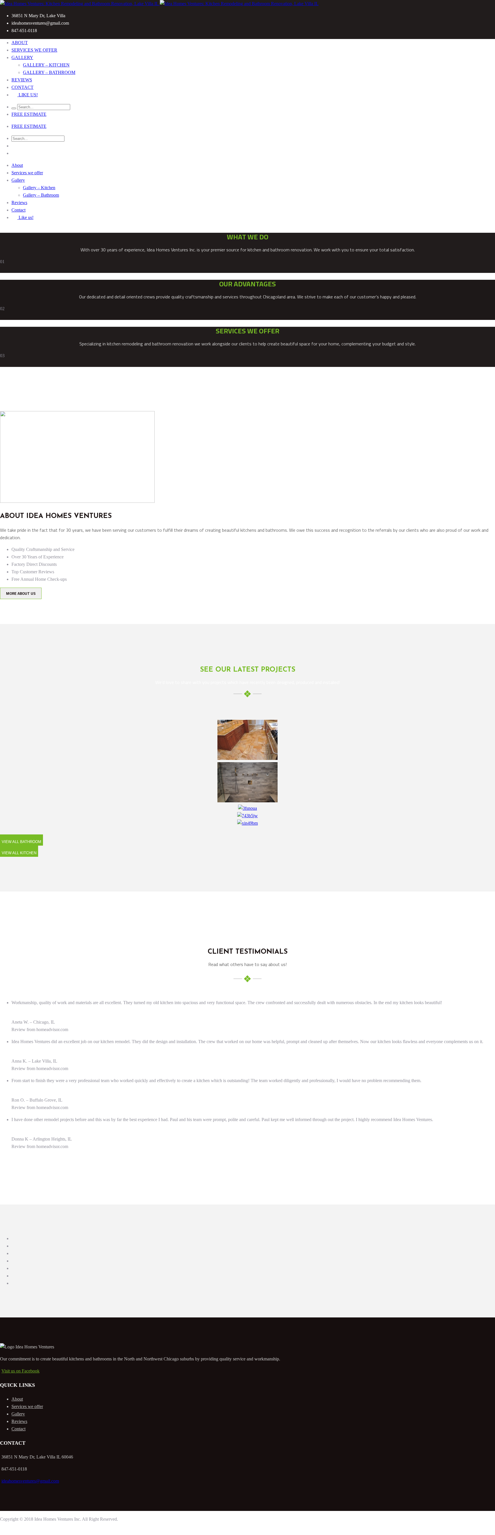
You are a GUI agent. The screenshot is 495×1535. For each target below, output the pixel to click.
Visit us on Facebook (20, 1370)
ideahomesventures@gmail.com (30, 1481)
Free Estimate (28, 114)
